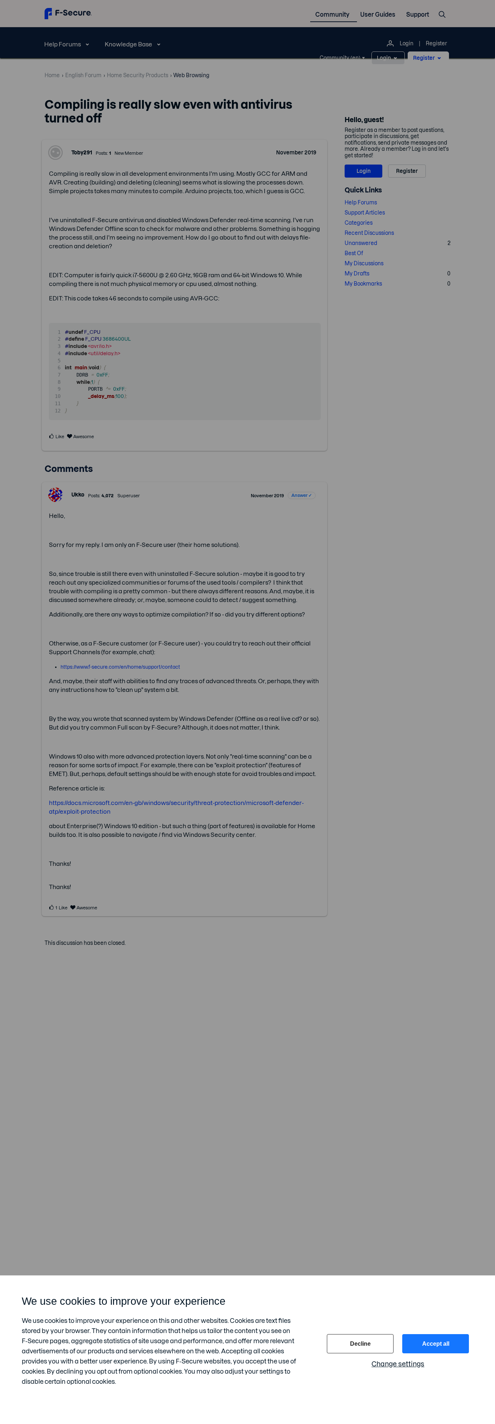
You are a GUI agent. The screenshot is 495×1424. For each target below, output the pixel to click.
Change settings (397, 1364)
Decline (360, 1344)
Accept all (435, 1344)
